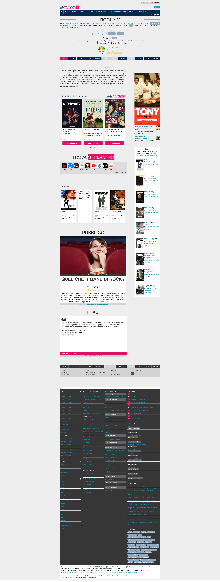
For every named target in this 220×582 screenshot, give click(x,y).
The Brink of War (87, 484)
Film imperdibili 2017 (66, 418)
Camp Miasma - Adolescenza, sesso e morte (142, 407)
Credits (63, 572)
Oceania (133, 394)
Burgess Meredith (116, 23)
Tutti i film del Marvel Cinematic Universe (138, 557)
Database (74, 567)
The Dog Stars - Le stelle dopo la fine (92, 394)
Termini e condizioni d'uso (94, 572)
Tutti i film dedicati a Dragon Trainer (137, 537)
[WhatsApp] (102, 34)
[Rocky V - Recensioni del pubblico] (93, 273)
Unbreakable (153, 549)
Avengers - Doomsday (88, 434)
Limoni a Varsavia (87, 405)
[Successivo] (123, 206)
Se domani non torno (88, 461)
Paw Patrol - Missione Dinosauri (113, 445)
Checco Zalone (132, 542)
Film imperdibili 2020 (66, 410)
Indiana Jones (144, 549)
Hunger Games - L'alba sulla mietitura (92, 428)
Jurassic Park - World (152, 544)
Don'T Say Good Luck (88, 490)
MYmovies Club (147, 567)
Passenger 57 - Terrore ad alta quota (137, 444)
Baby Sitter (148, 542)
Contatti (68, 572)
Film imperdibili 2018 (66, 416)
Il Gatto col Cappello (88, 453)
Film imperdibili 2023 (66, 402)
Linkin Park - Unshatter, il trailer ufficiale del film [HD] (141, 511)
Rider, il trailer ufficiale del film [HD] (137, 486)
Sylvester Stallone (102, 23)
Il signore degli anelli (133, 559)
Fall (129, 476)
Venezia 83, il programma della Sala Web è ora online (141, 500)
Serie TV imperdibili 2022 (67, 447)
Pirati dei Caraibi (144, 547)
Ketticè (107, 428)
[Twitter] (96, 34)
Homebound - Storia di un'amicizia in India (93, 134)
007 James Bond (154, 547)
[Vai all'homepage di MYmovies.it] (69, 8)
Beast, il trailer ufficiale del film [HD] (137, 517)
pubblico (68, 27)
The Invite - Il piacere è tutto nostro (92, 425)
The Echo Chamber (110, 460)
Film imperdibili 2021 (66, 407)
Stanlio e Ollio (131, 449)
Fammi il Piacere (109, 422)
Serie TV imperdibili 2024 (67, 441)
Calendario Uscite (86, 567)
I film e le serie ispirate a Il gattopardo (137, 539)
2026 (65, 394)
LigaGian (64, 372)
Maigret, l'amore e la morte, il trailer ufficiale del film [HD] (142, 497)
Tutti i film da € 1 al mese (74, 96)
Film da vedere (64, 421)
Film (79, 567)
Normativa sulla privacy (79, 572)
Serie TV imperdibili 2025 (67, 438)
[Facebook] (92, 34)
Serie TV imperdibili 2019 (67, 455)
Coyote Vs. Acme (109, 404)
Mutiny (107, 463)
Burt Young (91, 23)
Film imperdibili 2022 (66, 405)
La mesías (66, 134)
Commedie (63, 464)
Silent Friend (108, 420)
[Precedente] (63, 206)
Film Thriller (64, 467)
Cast (72, 58)
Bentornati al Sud (87, 450)
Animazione (64, 472)
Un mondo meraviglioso (111, 457)
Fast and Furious (143, 554)
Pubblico (97, 58)
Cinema (67, 567)
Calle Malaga (86, 439)
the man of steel (66, 374)
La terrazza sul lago (133, 458)
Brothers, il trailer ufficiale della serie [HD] (138, 514)
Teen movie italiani (132, 554)
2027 (62, 394)
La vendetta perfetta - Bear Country (92, 399)
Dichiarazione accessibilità (119, 572)
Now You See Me (132, 534)
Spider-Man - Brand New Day (138, 399)
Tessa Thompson (149, 290)
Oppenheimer (140, 542)
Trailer (123, 58)
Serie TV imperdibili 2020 (67, 452)
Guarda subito (72, 143)
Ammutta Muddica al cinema (135, 435)
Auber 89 (107, 471)
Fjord (84, 447)
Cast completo (155, 23)
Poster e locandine (116, 374)
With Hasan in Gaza (110, 479)
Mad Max (130, 562)
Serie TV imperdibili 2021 (67, 449)
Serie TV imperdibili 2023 (67, 444)
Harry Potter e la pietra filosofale (91, 413)
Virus (138, 549)
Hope (84, 445)
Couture (85, 410)
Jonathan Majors (149, 292)
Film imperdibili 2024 (66, 399)
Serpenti (107, 465)
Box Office (113, 567)
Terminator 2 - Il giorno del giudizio (114, 396)
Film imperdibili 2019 (66, 413)
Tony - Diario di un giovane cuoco (91, 396)
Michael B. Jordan (152, 259)
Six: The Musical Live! (88, 481)
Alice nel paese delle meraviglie (148, 559)
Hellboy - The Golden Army (134, 440)
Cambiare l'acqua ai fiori (89, 456)
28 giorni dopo (151, 532)
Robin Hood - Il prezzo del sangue (139, 410)
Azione (62, 475)
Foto (139, 58)
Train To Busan (109, 402)
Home (62, 567)
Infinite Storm (131, 453)
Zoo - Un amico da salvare (134, 463)
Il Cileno (85, 402)
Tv (108, 567)
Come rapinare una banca (112, 425)
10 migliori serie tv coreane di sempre (70, 458)
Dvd (105, 567)
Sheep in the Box (87, 407)
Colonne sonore (136, 567)
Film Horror (63, 469)
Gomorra (144, 532)
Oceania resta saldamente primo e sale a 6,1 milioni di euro (143, 519)
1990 (81, 25)
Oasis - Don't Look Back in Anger (113, 468)
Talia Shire (126, 23)
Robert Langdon (132, 552)
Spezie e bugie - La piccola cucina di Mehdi (142, 416)
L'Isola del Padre (87, 492)
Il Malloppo (108, 417)
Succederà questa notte (89, 458)
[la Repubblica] (150, 4)
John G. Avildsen (72, 23)
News (80, 58)
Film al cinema (64, 424)
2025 (69, 394)
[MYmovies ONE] (115, 96)
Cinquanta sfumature (133, 547)
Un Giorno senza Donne (89, 487)
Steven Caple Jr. (150, 271)
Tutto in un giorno (113, 135)
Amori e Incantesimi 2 (110, 454)
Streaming (156, 58)
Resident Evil (86, 436)
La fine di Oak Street (136, 405)
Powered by (117, 172)
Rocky (114, 38)
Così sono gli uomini (88, 473)
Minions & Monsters (136, 413)
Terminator (145, 562)
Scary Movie (137, 532)
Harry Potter (141, 552)
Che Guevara (137, 562)
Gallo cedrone (131, 467)
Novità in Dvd (64, 432)
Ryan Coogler (150, 257)
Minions (130, 532)
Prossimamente (121, 567)
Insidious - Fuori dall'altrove (138, 402)
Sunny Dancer (108, 407)
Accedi (157, 7)
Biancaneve (152, 539)
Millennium (148, 552)
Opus (149, 537)
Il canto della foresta (88, 464)
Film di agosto (64, 427)
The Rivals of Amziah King (89, 479)
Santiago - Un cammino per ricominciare (93, 431)
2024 (72, 394)
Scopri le (93, 304)
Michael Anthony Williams (140, 23)
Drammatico (69, 25)
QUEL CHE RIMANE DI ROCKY (93, 279)
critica (62, 27)
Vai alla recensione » (104, 302)
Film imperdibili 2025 (66, 396)
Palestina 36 (86, 442)
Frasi (147, 58)
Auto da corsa (131, 549)
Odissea (133, 396)
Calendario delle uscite (89, 419)
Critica (89, 58)
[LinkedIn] (99, 34)
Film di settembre (65, 429)
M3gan (139, 534)
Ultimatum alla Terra (133, 431)
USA (76, 25)
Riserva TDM (107, 572)
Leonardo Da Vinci (140, 544)
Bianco (84, 467)
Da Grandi (130, 426)
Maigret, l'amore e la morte (90, 476)
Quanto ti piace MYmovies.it (68, 388)
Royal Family (131, 544)
